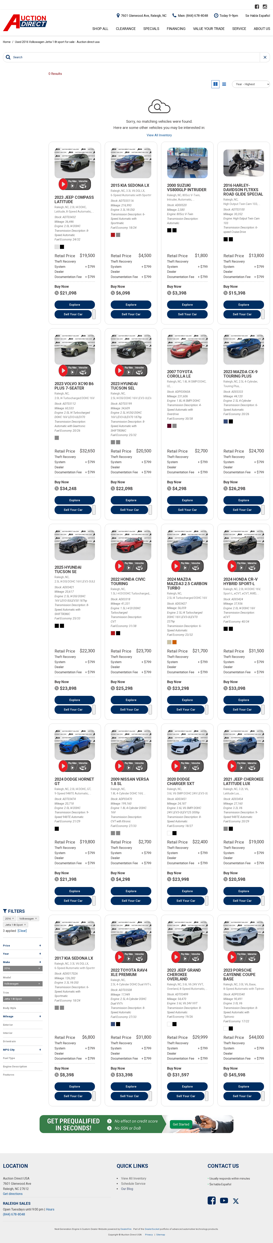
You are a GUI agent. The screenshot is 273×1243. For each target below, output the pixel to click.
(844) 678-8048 (14, 1214)
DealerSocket (152, 1229)
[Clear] (22, 931)
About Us (262, 29)
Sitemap (160, 1234)
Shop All (100, 29)
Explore (74, 305)
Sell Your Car (73, 314)
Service (239, 29)
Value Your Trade (209, 29)
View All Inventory (159, 135)
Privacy (149, 1234)
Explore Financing (94, 314)
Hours (50, 1209)
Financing (176, 29)
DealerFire (126, 1229)
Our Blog (127, 1189)
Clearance (126, 29)
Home (7, 42)
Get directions (13, 1194)
